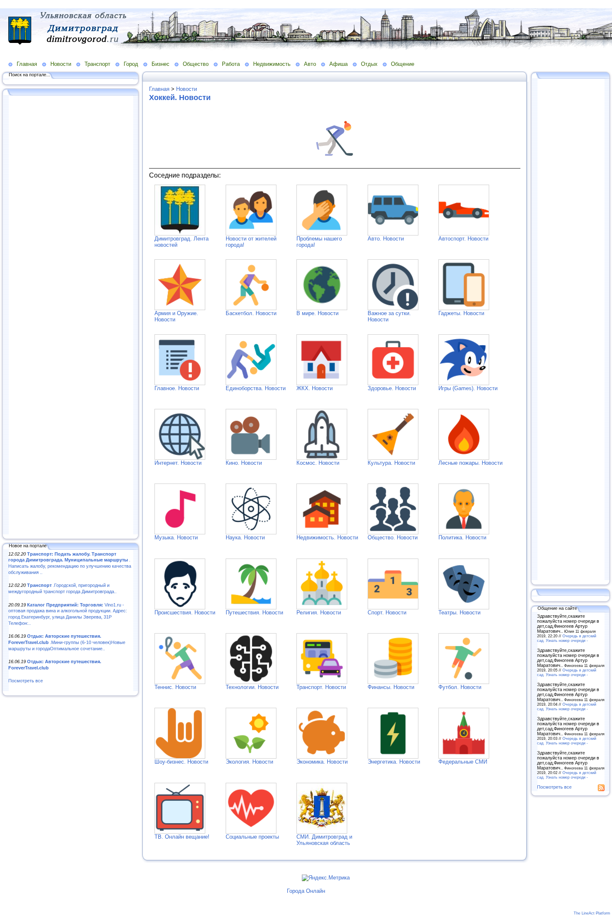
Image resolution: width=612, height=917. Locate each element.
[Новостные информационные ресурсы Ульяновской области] (321, 832)
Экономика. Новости (322, 762)
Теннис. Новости (175, 687)
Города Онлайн (306, 891)
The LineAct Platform (592, 913)
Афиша (338, 64)
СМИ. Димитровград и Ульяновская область (324, 840)
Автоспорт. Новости (463, 239)
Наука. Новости (245, 537)
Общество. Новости (393, 537)
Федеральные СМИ (462, 762)
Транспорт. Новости (321, 687)
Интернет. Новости (178, 463)
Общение (402, 64)
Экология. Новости (249, 762)
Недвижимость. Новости (327, 537)
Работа (231, 64)
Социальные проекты (252, 837)
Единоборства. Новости (256, 388)
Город (131, 64)
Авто (310, 64)
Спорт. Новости (387, 612)
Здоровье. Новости (392, 388)
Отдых (369, 64)
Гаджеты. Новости (461, 313)
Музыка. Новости (176, 537)
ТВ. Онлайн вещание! (181, 837)
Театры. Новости (459, 612)
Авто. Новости (386, 239)
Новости (60, 64)
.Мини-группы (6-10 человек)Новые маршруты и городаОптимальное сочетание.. (66, 642)
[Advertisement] (70, 315)
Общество (196, 64)
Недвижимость (272, 64)
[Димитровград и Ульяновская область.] (179, 234)
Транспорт (97, 64)
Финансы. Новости (391, 687)
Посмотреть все (25, 680)
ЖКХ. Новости (314, 388)
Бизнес (160, 64)
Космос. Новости (317, 463)
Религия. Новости (318, 612)
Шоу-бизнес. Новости (181, 762)
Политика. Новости (462, 537)
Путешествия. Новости (254, 612)
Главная (27, 64)
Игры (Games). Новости (468, 388)
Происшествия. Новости (184, 612)
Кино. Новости (244, 463)
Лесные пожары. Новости (470, 463)
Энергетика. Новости (394, 762)
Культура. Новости (391, 463)
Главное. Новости (176, 388)
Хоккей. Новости (180, 97)
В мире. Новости (317, 313)
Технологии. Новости (252, 687)
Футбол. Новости (459, 687)
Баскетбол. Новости (251, 313)
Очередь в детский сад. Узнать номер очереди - (566, 638)
